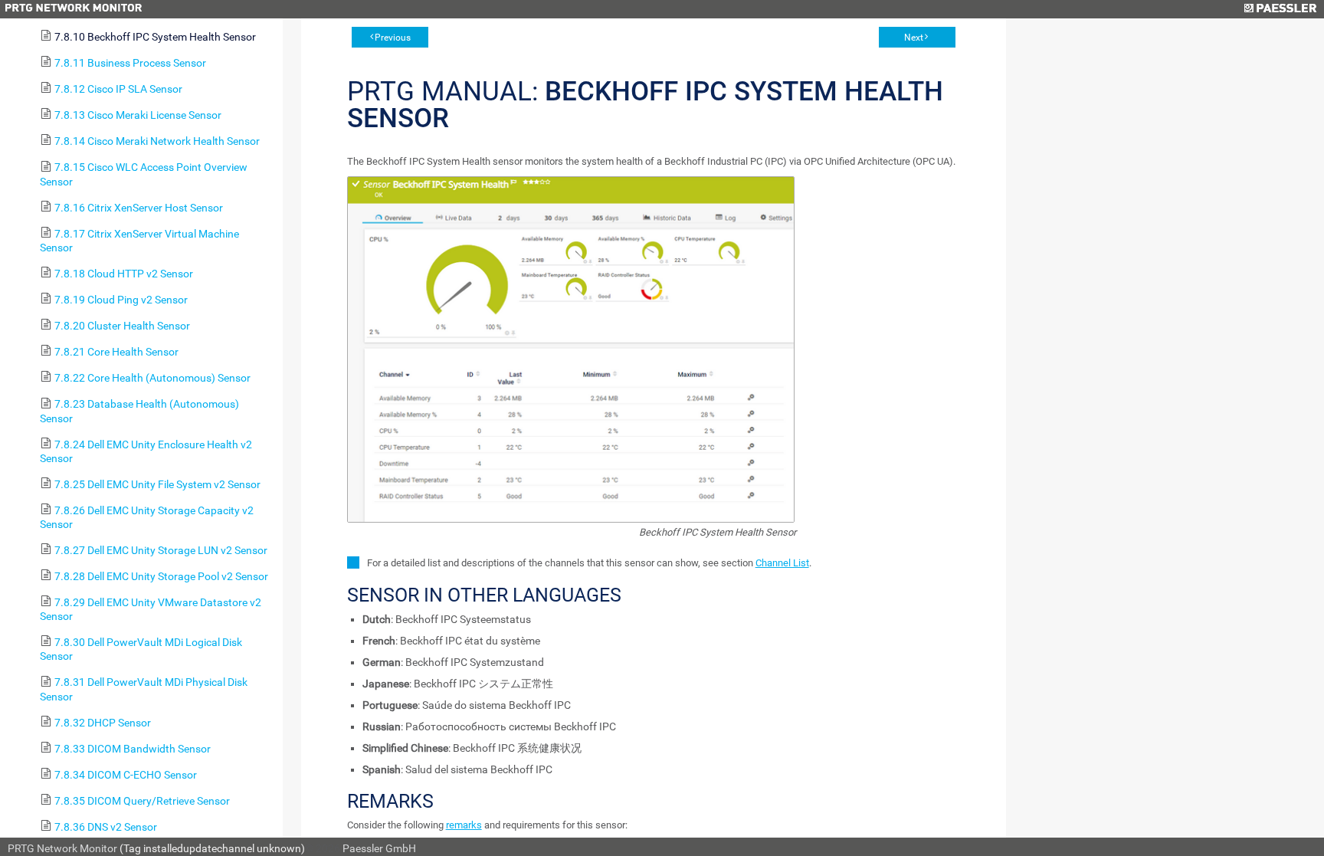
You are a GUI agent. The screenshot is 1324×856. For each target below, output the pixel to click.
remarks (464, 825)
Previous (393, 37)
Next (913, 37)
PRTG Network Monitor (62, 848)
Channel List (782, 563)
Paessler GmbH (379, 848)
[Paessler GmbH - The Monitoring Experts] (1279, 9)
